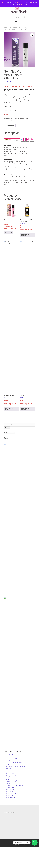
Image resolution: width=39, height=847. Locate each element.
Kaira (23, 841)
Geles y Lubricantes (18, 120)
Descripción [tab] (10, 125)
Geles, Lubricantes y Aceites (15, 28)
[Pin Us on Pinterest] (23, 17)
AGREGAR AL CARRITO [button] (25, 234)
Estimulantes (8, 120)
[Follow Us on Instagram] (21, 17)
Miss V (31, 120)
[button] (32, 35)
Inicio (5, 28)
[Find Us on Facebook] (15, 17)
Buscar (7, 428)
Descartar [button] (26, 4)
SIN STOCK (8, 233)
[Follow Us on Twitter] (18, 17)
